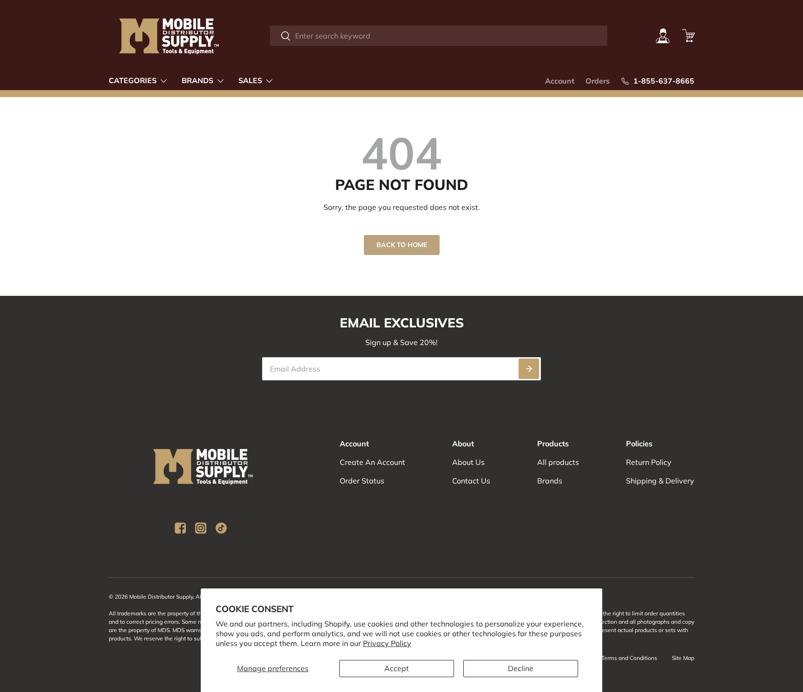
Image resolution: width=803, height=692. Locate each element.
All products (558, 462)
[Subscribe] (529, 369)
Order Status (362, 480)
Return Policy (648, 462)
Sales (250, 80)
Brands (197, 80)
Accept (396, 668)
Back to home (401, 245)
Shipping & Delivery (660, 480)
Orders (598, 80)
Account (559, 80)
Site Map (683, 657)
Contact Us (471, 480)
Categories (133, 80)
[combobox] (438, 36)
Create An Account (372, 462)
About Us (468, 462)
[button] (688, 36)
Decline (520, 668)
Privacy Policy (387, 643)
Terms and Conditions (629, 657)
